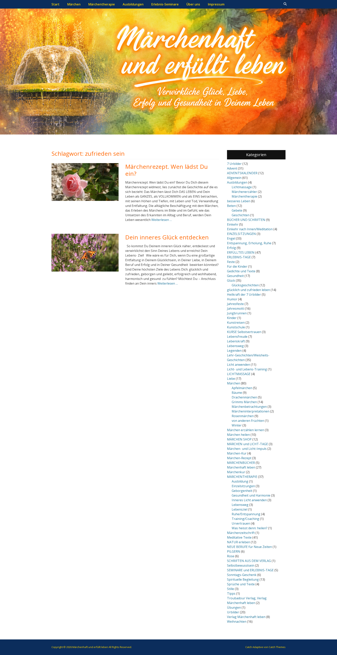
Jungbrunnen (237, 313)
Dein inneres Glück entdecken (167, 237)
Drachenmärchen (244, 397)
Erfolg (231, 248)
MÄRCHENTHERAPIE (242, 477)
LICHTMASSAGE (238, 374)
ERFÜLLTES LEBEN (241, 252)
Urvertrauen (241, 523)
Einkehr (232, 224)
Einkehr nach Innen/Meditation (250, 229)
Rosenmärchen (243, 416)
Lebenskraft (236, 341)
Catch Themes (277, 647)
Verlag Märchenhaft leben (246, 617)
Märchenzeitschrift (241, 533)
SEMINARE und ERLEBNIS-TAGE (250, 570)
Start (55, 4)
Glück (231, 280)
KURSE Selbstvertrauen (244, 332)
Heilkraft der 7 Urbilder (244, 294)
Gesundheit (235, 276)
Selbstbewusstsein (240, 565)
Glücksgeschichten (245, 285)
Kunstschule (236, 327)
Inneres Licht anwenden (249, 500)
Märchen (74, 4)
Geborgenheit (242, 491)
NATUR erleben (238, 542)
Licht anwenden (238, 364)
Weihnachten (236, 621)
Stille (230, 589)
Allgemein (234, 178)
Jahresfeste (235, 304)
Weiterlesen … (161, 220)
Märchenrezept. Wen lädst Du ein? (166, 170)
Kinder (232, 318)
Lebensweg (235, 346)
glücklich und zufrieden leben (248, 290)
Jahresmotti (235, 308)
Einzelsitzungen (243, 486)
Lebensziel (239, 509)
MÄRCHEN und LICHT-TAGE (247, 444)
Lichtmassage (242, 187)
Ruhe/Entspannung (246, 514)
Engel (231, 238)
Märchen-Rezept (239, 458)
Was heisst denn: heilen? (249, 528)
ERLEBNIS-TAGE (239, 257)
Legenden (234, 350)
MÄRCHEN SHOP (239, 439)
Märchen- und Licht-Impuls (247, 449)
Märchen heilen (238, 435)
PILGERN (233, 551)
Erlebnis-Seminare (165, 4)
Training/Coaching (245, 519)
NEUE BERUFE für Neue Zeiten (249, 547)
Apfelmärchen (242, 388)
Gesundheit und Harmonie (251, 495)
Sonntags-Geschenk (241, 575)
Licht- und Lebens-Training (247, 369)
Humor (232, 299)
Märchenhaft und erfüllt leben (90, 647)
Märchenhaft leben (241, 467)
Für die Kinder (237, 266)
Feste (231, 262)
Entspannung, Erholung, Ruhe (249, 243)
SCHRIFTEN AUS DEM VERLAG (249, 561)
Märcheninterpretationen (250, 411)
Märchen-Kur (237, 453)
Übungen (234, 607)
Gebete (237, 210)
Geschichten (240, 215)
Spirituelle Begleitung (243, 579)
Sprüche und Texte (241, 584)
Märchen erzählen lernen (245, 430)
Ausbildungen (133, 4)
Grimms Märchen (244, 402)
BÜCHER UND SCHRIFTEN (246, 220)
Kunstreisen (236, 322)
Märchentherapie (101, 4)
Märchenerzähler (244, 192)
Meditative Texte (239, 537)
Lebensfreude (237, 336)
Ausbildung (240, 481)
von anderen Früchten (248, 420)
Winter (237, 425)
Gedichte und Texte (241, 271)
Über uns (193, 4)
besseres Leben (238, 201)
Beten (231, 206)
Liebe (231, 378)
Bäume (237, 392)
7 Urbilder (234, 164)
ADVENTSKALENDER (242, 173)
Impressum (216, 4)
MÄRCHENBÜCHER (241, 463)
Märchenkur (236, 472)
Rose (230, 556)
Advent (232, 168)
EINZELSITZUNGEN (241, 234)
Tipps (231, 593)
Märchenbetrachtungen (249, 406)
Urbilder (233, 612)
